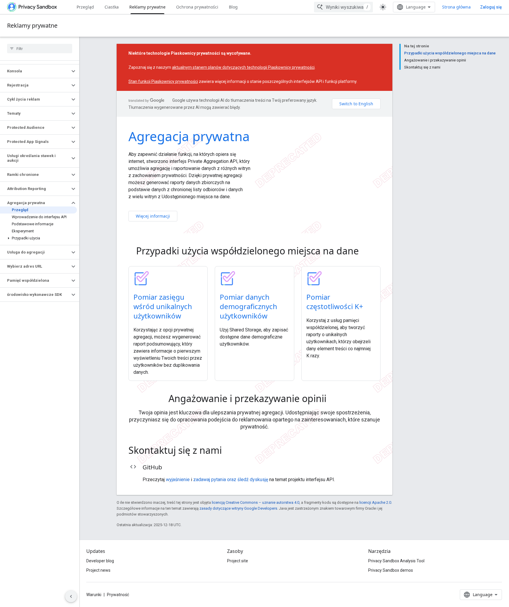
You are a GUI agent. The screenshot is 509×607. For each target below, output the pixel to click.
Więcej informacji (153, 216)
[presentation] (254, 251)
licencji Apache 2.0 (375, 502)
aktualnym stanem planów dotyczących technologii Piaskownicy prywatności (243, 67)
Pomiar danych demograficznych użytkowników (248, 306)
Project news (98, 570)
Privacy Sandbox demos (390, 570)
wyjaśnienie (178, 479)
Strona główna (456, 7)
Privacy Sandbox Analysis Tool (396, 560)
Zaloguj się (491, 7)
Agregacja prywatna (189, 136)
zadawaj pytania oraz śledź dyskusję (230, 479)
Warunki (93, 594)
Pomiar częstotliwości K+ (334, 301)
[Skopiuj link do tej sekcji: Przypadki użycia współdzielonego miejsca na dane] (367, 251)
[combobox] (343, 7)
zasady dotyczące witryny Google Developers (238, 508)
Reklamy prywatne (147, 7)
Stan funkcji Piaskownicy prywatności (163, 81)
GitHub (152, 467)
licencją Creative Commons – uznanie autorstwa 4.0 (255, 502)
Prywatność (118, 594)
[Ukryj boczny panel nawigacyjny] (71, 596)
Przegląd (85, 7)
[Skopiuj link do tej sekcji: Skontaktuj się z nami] (230, 451)
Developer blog (100, 560)
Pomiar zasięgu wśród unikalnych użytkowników (162, 306)
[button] (35, 71)
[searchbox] (39, 48)
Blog (233, 7)
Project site (237, 560)
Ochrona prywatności (197, 7)
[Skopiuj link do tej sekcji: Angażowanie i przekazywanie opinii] (335, 399)
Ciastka (112, 7)
